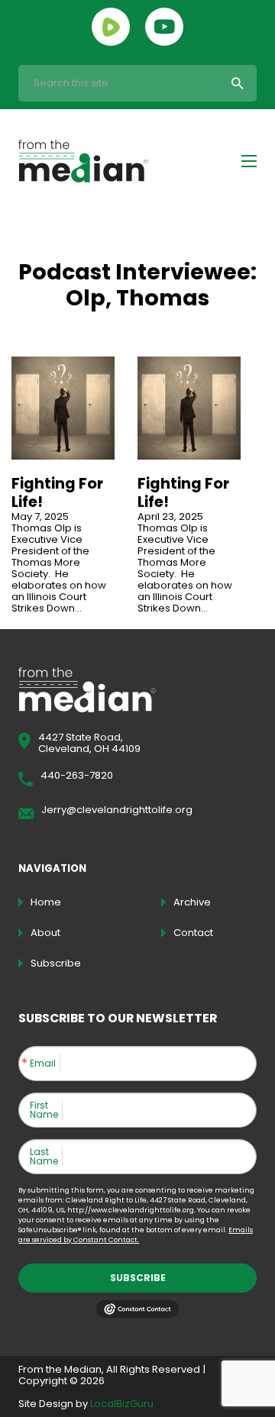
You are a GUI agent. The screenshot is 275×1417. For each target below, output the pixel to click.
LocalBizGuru (122, 1403)
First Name (44, 1110)
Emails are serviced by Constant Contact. (135, 1234)
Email (43, 1063)
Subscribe (138, 1277)
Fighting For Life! (57, 492)
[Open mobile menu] (249, 161)
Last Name (44, 1156)
